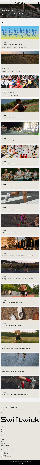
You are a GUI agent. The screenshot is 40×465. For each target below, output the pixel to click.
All (5, 22)
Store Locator (3, 431)
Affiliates (2, 441)
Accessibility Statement (23, 461)
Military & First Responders (5, 445)
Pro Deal (2, 439)
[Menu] (1, 3)
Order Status (3, 428)
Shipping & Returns (5, 429)
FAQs (2, 426)
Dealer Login (3, 443)
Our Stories (3, 433)
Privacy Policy (29, 461)
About (2, 435)
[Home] (20, 3)
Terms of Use (17, 461)
